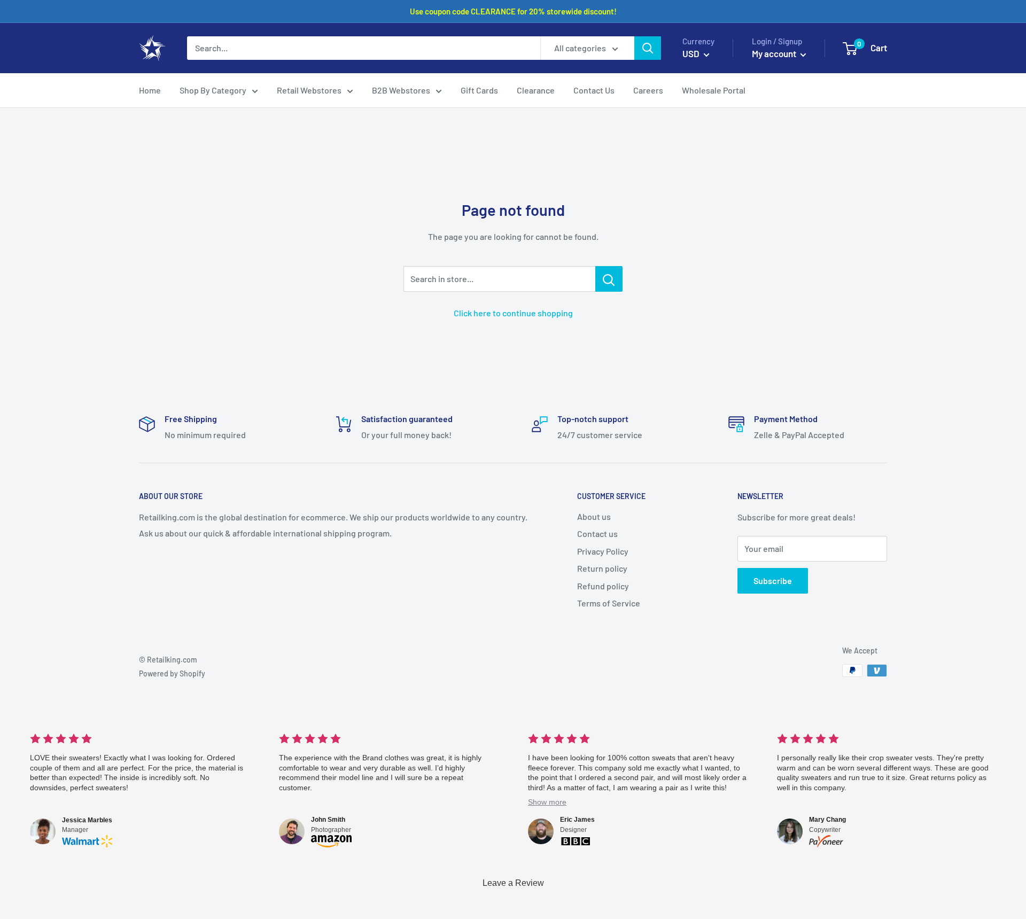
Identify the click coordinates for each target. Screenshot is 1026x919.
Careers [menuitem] (648, 90)
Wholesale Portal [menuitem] (713, 90)
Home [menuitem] (150, 90)
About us (594, 516)
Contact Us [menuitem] (594, 90)
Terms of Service (608, 603)
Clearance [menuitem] (536, 90)
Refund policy (603, 586)
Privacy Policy (602, 551)
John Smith (328, 819)
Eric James (577, 819)
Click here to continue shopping (513, 313)
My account (775, 53)
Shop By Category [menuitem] (213, 90)
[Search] (647, 48)
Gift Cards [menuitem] (479, 90)
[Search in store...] (609, 279)
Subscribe (772, 580)
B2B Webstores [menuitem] (401, 90)
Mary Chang (827, 819)
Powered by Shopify (172, 673)
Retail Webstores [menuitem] (309, 90)
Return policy (602, 568)
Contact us (597, 533)
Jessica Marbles (87, 820)
